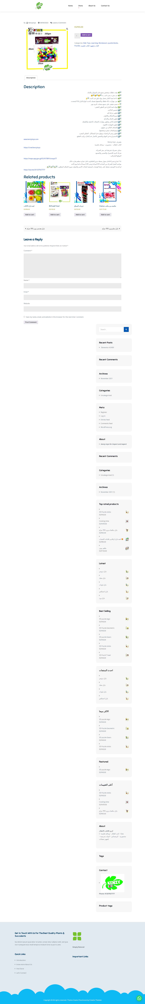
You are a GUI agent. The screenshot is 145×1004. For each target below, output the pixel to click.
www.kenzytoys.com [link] (31, 139)
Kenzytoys (32, 23)
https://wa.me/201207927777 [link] (34, 170)
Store (80, 6)
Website (27, 303)
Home (70, 6)
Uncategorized (106, 395)
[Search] (126, 329)
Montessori (103, 43)
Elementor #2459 (107, 347)
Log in (103, 416)
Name (26, 280)
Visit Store (20, 969)
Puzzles (77, 46)
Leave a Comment (59, 23)
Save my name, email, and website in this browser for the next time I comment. (55, 317)
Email (26, 292)
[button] (67, 29)
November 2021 (107, 378)
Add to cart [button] (29, 215)
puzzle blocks (113, 43)
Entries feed (105, 420)
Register (104, 412)
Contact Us (105, 6)
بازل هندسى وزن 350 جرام (36, 229)
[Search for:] (114, 329)
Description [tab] (31, 78)
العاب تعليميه (85, 46)
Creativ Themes (95, 1000)
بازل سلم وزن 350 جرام (110, 229)
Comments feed (106, 423)
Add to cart (86, 35)
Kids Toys (86, 43)
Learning (94, 43)
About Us (91, 6)
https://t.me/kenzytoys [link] (32, 147)
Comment (28, 251)
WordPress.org (106, 427)
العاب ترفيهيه (94, 46)
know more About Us (24, 964)
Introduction (21, 960)
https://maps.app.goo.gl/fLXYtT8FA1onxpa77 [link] (40, 158)
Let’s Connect (21, 973)
